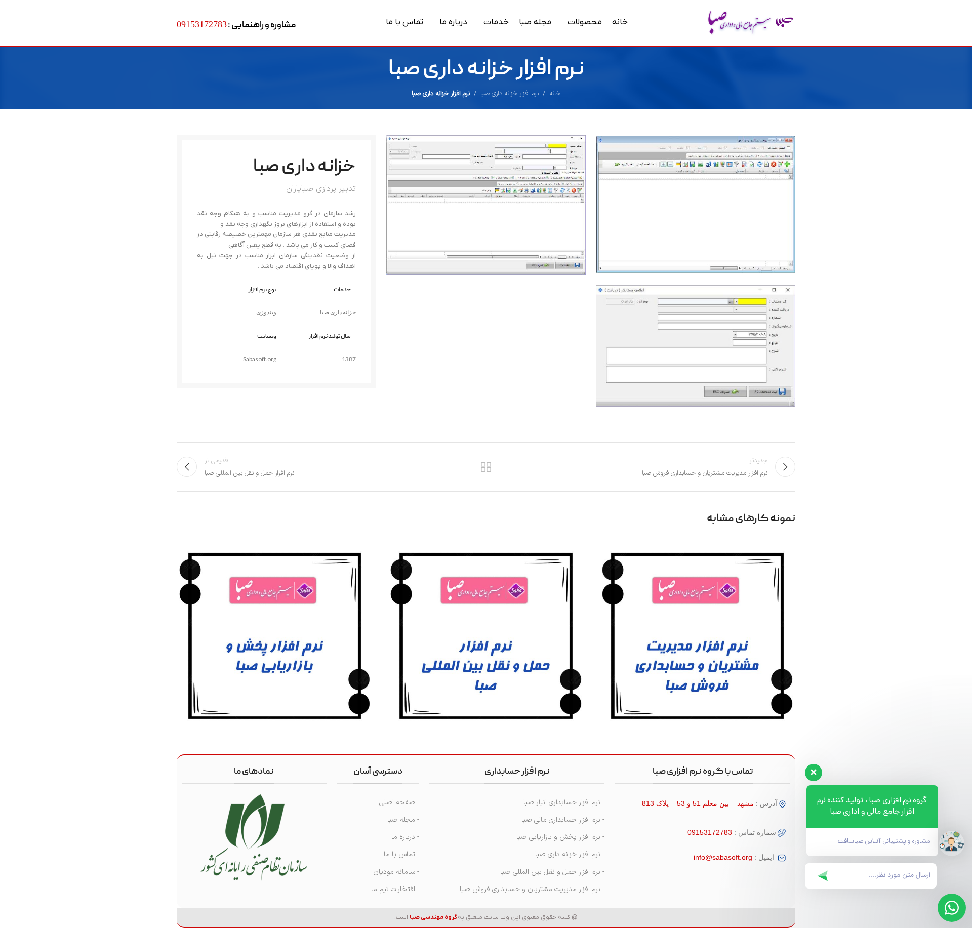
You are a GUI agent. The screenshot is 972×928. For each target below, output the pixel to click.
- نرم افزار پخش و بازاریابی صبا (560, 837)
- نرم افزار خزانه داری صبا (569, 854)
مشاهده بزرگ (612, 549)
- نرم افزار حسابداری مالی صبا (562, 820)
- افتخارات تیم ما (395, 889)
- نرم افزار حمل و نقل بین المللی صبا (552, 872)
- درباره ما (405, 837)
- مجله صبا (403, 820)
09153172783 (202, 24)
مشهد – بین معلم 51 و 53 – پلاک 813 (698, 803)
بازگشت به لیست (486, 467)
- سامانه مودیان (396, 872)
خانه (554, 94)
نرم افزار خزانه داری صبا (509, 94)
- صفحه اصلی (399, 802)
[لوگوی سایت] (750, 23)
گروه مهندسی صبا (433, 917)
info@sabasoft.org (723, 857)
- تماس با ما (401, 854)
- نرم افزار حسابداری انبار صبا (563, 802)
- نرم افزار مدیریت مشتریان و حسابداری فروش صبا (532, 889)
